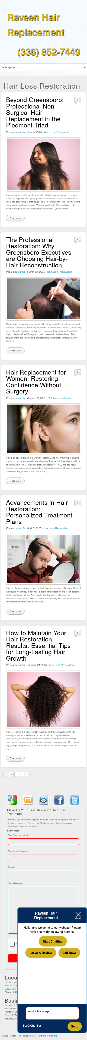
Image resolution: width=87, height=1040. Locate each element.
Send (74, 1026)
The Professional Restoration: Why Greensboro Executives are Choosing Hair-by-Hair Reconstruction (38, 252)
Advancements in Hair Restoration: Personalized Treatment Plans (39, 512)
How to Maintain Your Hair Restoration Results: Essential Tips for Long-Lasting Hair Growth (38, 645)
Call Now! (69, 952)
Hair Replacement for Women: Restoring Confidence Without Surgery (36, 381)
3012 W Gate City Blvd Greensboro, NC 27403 (16, 987)
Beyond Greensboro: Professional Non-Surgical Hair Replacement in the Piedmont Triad (35, 112)
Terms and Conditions (46, 1035)
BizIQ (26, 1025)
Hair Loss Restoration (56, 132)
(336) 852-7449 (48, 51)
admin (21, 132)
